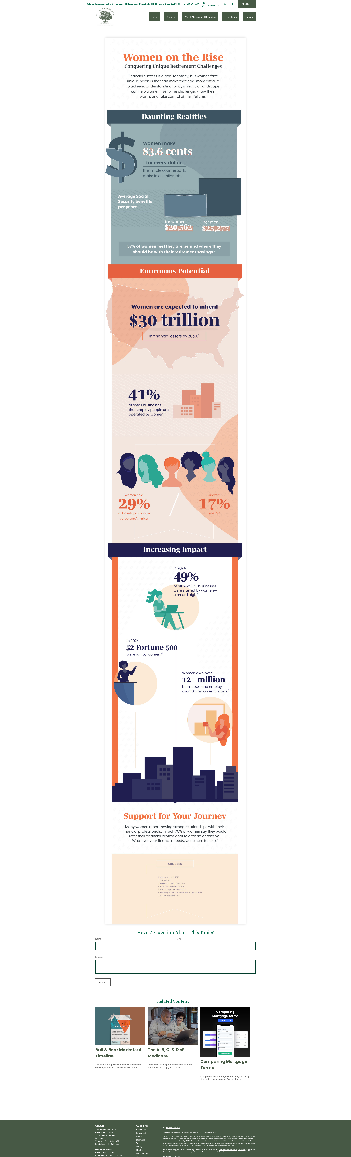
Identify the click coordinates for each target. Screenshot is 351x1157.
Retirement (141, 1129)
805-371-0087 (193, 4)
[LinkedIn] (225, 4)
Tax (137, 1143)
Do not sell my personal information (213, 1152)
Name (98, 938)
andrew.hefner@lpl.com (111, 1155)
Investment (141, 1133)
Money (139, 1146)
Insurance (140, 1139)
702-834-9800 (107, 1152)
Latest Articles (142, 1153)
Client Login (247, 4)
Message (99, 957)
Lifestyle (139, 1150)
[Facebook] (232, 4)
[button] (154, 16)
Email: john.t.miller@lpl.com (107, 1143)
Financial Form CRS (173, 1127)
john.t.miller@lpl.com (211, 5)
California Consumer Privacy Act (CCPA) (232, 1150)
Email (179, 938)
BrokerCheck (210, 1132)
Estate (139, 1136)
